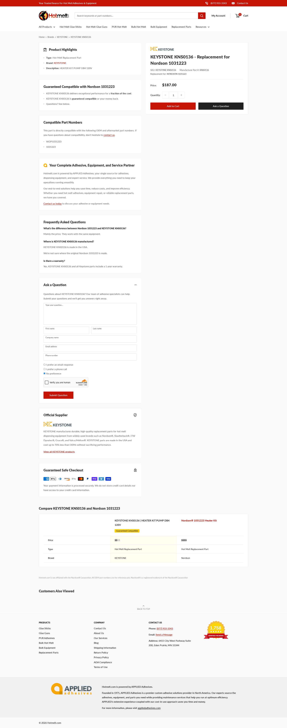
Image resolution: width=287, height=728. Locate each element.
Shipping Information (105, 647)
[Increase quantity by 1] (181, 95)
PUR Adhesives (47, 638)
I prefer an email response (59, 364)
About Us (99, 633)
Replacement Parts (181, 26)
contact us (109, 134)
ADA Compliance (103, 662)
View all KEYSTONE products (59, 451)
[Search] (202, 15)
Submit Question (58, 395)
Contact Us (242, 3)
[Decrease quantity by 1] (165, 95)
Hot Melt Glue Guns (96, 26)
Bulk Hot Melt (138, 26)
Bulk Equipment (159, 26)
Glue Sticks (45, 628)
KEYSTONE (62, 37)
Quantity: (155, 95)
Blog (96, 642)
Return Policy (101, 652)
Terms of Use (100, 667)
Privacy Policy (101, 657)
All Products (45, 26)
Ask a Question (221, 106)
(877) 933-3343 (216, 3)
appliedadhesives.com (149, 707)
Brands (51, 37)
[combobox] (136, 15)
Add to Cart (173, 106)
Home (42, 37)
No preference (53, 373)
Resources (201, 26)
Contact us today (52, 203)
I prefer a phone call (56, 369)
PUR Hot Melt (119, 26)
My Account (218, 15)
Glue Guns (44, 633)
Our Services (100, 638)
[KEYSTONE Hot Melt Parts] (197, 49)
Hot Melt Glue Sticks (71, 26)
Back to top (143, 609)
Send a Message (164, 634)
